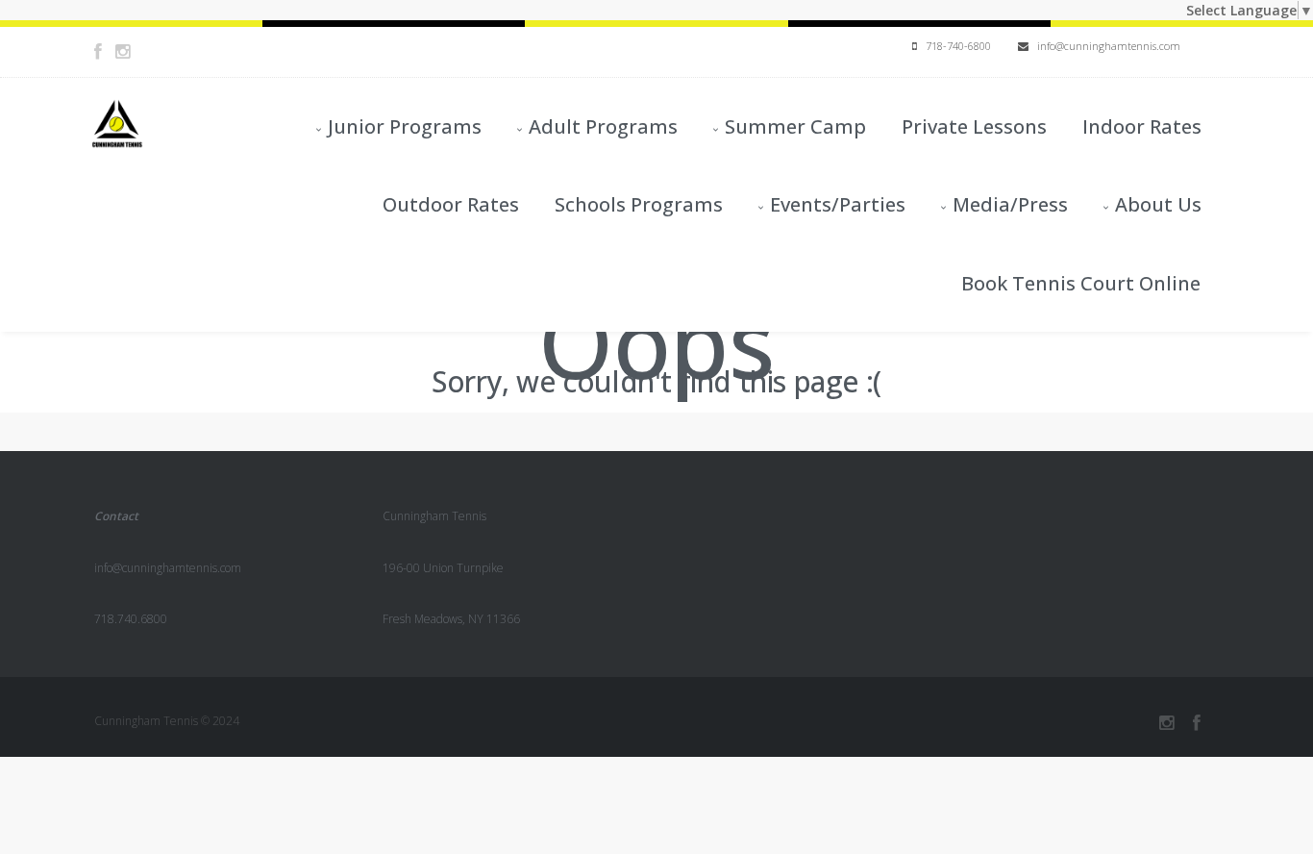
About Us (1158, 204)
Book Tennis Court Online (1081, 283)
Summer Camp (795, 126)
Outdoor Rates (451, 204)
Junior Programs (405, 126)
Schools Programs (639, 204)
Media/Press (1010, 204)
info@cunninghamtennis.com (1104, 45)
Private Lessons (974, 126)
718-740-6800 (954, 45)
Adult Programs (603, 126)
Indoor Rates (1142, 126)
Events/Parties (837, 204)
